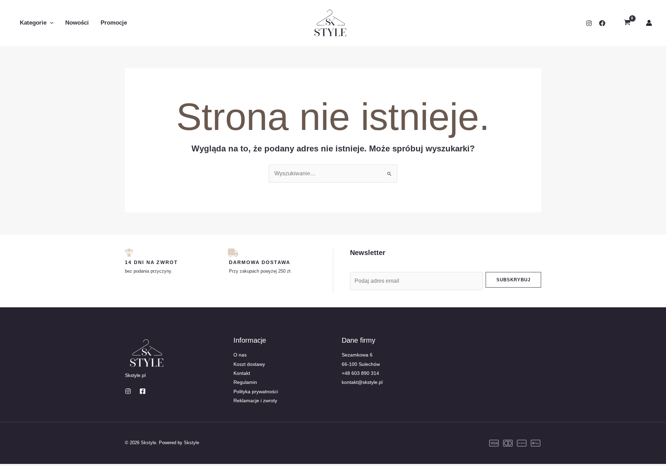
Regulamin (245, 382)
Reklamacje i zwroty (255, 400)
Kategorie (33, 22)
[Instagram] (589, 23)
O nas (240, 355)
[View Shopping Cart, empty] (627, 23)
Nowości (77, 22)
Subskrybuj (513, 279)
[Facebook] (602, 23)
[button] (49, 23)
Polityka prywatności (255, 391)
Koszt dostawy (249, 364)
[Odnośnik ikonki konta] (649, 23)
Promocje (114, 22)
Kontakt (241, 373)
